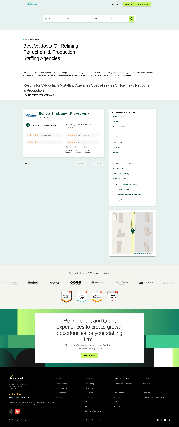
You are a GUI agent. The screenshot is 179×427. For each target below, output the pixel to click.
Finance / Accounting (119, 126)
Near (95, 19)
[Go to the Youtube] (161, 420)
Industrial (116, 153)
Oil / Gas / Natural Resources (122, 179)
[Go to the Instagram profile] (169, 420)
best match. (48, 94)
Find (50, 19)
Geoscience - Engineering (124, 189)
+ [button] (115, 215)
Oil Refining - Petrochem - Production (129, 194)
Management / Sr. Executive (122, 163)
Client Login (115, 4)
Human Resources (119, 142)
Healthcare (116, 137)
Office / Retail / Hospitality (121, 174)
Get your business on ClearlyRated (136, 4)
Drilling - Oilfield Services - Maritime (127, 184)
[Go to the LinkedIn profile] (157, 420)
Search (131, 19)
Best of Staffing (105, 73)
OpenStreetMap (142, 253)
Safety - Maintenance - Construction (127, 200)
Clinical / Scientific (118, 116)
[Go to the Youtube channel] (165, 420)
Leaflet (134, 253)
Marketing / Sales (118, 168)
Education (116, 121)
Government (117, 132)
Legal (115, 158)
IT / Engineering (118, 147)
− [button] (115, 218)
